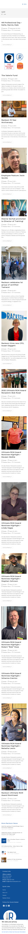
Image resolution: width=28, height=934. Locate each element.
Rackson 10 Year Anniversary (14, 859)
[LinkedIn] (9, 905)
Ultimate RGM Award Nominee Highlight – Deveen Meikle (11, 454)
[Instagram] (6, 905)
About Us (5, 892)
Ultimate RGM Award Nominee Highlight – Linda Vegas (11, 525)
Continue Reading (8, 44)
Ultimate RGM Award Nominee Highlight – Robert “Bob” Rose (11, 644)
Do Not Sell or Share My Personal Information (14, 932)
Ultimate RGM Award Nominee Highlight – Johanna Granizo (11, 675)
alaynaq (5, 28)
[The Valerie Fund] (3, 852)
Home (4, 890)
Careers (4, 895)
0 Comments (16, 30)
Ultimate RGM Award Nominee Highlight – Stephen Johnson (11, 578)
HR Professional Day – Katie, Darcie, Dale (12, 846)
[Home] (1, 14)
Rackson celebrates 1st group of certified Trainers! (12, 284)
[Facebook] (4, 905)
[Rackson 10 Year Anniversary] (3, 859)
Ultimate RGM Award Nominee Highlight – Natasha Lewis (11, 745)
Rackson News (7, 30)
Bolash (4, 181)
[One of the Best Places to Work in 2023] (3, 840)
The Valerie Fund (9, 75)
